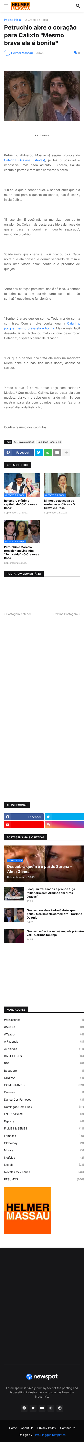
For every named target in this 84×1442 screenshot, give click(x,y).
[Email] (57, 452)
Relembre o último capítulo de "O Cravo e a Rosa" (20, 504)
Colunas (44, 1092)
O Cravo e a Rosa (36, 19)
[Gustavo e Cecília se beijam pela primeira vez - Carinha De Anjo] (14, 936)
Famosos (44, 1135)
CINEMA (44, 1077)
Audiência (44, 1049)
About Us (27, 1428)
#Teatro (44, 1034)
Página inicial (12, 19)
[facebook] (24, 1408)
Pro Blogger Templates (50, 1435)
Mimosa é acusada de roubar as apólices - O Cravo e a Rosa (59, 504)
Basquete (44, 1070)
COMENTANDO (44, 1085)
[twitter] (33, 1408)
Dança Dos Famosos (44, 1099)
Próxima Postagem (65, 614)
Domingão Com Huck (44, 1107)
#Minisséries (44, 1019)
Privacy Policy (46, 1428)
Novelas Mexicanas (44, 1172)
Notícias (44, 1157)
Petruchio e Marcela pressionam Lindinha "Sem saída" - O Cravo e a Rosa (21, 552)
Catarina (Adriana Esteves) (24, 160)
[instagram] (51, 1408)
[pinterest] (59, 1408)
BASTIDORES (44, 1056)
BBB (44, 1063)
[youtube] (24, 824)
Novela (44, 1164)
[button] (5, 6)
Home (13, 1428)
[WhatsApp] (48, 452)
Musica (44, 1150)
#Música (44, 1027)
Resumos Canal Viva (49, 441)
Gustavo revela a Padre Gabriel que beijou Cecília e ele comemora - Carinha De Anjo (54, 913)
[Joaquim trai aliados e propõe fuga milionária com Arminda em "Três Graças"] (14, 893)
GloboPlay (44, 1143)
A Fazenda (44, 1041)
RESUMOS (44, 1179)
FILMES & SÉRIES (44, 1128)
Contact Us (67, 1428)
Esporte (44, 1121)
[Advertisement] (42, 664)
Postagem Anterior (18, 614)
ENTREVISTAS (44, 1114)
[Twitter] (39, 452)
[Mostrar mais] (66, 452)
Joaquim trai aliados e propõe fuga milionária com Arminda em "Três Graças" (51, 892)
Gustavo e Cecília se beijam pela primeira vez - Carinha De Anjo (55, 932)
